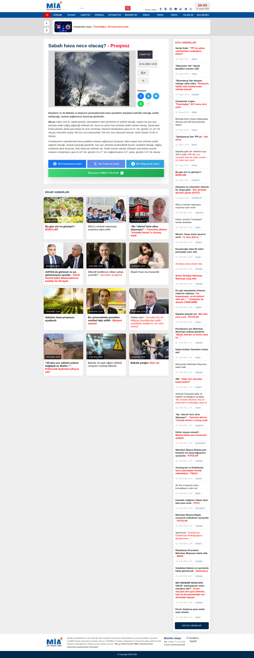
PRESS (160, 15)
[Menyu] (47, 15)
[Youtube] (176, 9)
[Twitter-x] (166, 9)
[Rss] (191, 9)
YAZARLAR (188, 15)
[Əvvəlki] (46, 23)
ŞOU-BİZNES (203, 15)
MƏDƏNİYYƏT (131, 15)
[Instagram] (171, 9)
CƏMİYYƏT (86, 15)
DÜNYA (174, 15)
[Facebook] (161, 9)
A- (143, 80)
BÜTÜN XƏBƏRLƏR (191, 625)
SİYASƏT (71, 15)
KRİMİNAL (99, 15)
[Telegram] (186, 9)
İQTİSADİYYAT (115, 15)
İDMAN (146, 15)
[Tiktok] (181, 9)
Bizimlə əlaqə (151, 10)
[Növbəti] (46, 30)
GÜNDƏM (57, 15)
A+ (143, 73)
